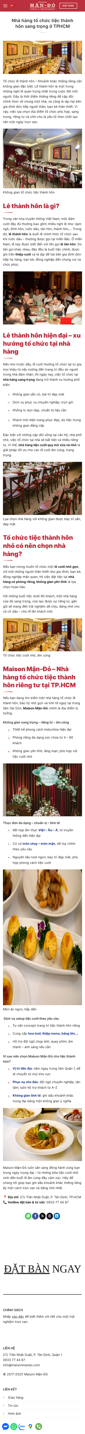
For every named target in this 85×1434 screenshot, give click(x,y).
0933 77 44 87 (14, 1360)
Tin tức (13, 1406)
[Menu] (5, 6)
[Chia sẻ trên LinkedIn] (57, 1216)
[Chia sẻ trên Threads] (49, 1216)
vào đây (18, 1316)
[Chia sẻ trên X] (42, 1216)
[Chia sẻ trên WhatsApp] (28, 1216)
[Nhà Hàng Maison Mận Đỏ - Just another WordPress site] (43, 5)
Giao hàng (15, 1397)
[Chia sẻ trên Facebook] (35, 1216)
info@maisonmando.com (21, 1365)
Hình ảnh (14, 1414)
